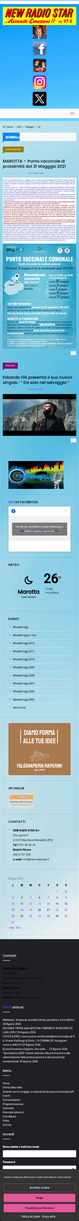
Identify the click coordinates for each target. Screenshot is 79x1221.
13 (39, 903)
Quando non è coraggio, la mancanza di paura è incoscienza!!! (38, 1091)
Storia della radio (12, 1087)
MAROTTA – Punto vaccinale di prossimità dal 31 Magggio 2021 (34, 163)
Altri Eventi (19, 707)
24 (13, 916)
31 (13, 922)
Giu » (19, 927)
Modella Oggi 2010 (24, 659)
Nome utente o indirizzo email (21, 1146)
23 (65, 910)
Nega (39, 1197)
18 (21, 910)
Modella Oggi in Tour (25, 635)
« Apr (11, 927)
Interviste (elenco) (13, 1112)
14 (48, 903)
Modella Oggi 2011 (24, 651)
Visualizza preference (39, 1208)
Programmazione (13, 1104)
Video (6, 1120)
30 (65, 916)
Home (6, 1083)
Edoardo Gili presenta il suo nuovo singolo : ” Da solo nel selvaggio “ (37, 379)
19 (30, 910)
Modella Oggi (20, 627)
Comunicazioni (13, 149)
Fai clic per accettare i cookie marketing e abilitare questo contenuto (39, 528)
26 (30, 916)
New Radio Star (35, 173)
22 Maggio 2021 (14, 173)
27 (39, 916)
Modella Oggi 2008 (24, 675)
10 (13, 903)
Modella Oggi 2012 (24, 643)
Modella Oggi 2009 (24, 667)
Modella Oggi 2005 (24, 699)
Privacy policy (49, 1216)
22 (57, 910)
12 (30, 903)
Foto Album (9, 1116)
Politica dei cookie (30, 1216)
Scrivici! (7, 1124)
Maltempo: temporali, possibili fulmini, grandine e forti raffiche (38, 1019)
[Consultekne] (21, 800)
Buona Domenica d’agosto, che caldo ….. (26, 1049)
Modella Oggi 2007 (24, 683)
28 (48, 916)
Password (9, 1162)
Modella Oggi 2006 (24, 691)
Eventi (6, 1095)
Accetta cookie (39, 1187)
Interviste (10, 365)
